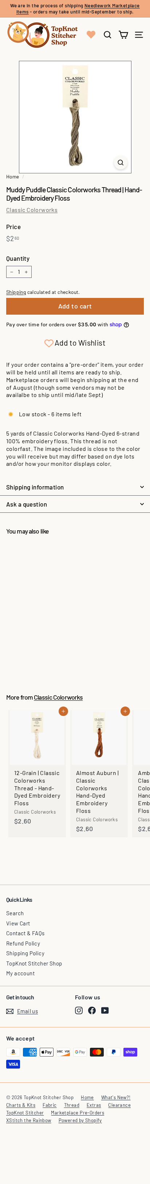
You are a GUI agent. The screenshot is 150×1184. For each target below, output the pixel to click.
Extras (94, 1105)
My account (20, 973)
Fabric (49, 1105)
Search (15, 913)
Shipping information (35, 487)
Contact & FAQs (25, 933)
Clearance (119, 1105)
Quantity (17, 258)
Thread (71, 1105)
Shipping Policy (25, 953)
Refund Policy (23, 943)
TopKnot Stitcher (25, 1113)
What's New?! (116, 1097)
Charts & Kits (20, 1105)
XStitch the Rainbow (28, 1120)
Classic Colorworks (32, 209)
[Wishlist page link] (91, 34)
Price (13, 226)
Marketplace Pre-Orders (77, 1113)
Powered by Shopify (80, 1120)
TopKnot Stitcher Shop (34, 963)
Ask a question (26, 504)
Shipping (16, 292)
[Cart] (123, 35)
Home (12, 176)
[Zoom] (120, 162)
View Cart (18, 923)
